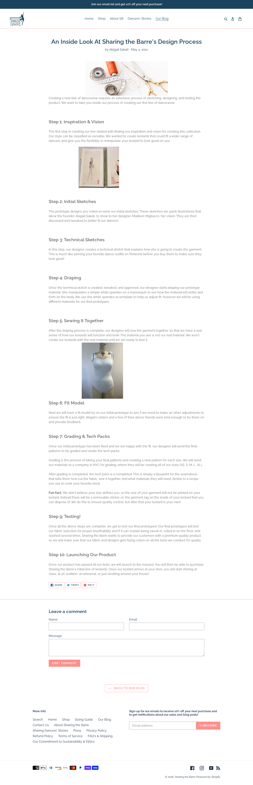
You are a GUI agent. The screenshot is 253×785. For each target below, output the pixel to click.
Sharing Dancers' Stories (50, 730)
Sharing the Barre (185, 776)
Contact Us (41, 725)
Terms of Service (70, 736)
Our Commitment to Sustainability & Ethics (64, 741)
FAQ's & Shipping (100, 736)
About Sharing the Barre (71, 725)
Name (53, 619)
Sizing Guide (84, 719)
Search (38, 719)
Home (52, 719)
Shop (66, 719)
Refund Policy (43, 736)
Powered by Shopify (208, 776)
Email (133, 619)
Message (55, 636)
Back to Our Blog (129, 688)
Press (77, 730)
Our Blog (104, 719)
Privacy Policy (96, 730)
